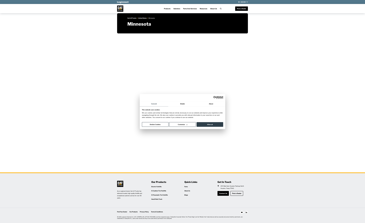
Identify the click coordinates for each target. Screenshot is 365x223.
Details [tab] (182, 104)
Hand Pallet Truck (156, 199)
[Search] (220, 9)
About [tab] (211, 104)
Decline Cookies (155, 124)
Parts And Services (190, 9)
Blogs (186, 195)
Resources (203, 9)
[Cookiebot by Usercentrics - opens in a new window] (215, 97)
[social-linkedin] (246, 212)
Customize (181, 124)
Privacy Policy (144, 212)
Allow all (210, 124)
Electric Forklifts (156, 186)
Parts (186, 186)
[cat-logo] (120, 9)
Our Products (133, 212)
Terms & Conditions (157, 212)
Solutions (176, 9)
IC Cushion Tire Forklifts (158, 191)
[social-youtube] (241, 212)
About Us (213, 9)
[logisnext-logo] (120, 184)
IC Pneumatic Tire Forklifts (159, 195)
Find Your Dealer (122, 212)
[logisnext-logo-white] (123, 2)
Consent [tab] (154, 104)
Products (167, 9)
